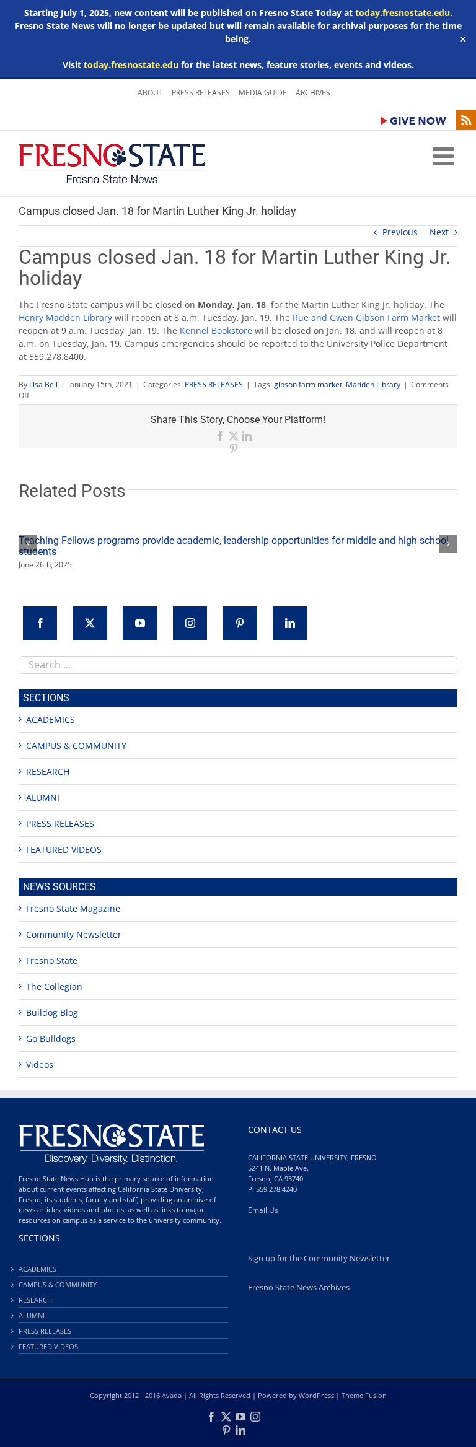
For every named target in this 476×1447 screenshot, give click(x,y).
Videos (39, 1064)
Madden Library (373, 384)
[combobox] (238, 665)
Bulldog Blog (52, 1012)
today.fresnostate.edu (402, 13)
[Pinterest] (240, 623)
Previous (400, 232)
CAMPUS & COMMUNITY (76, 745)
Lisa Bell (43, 384)
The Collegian (54, 986)
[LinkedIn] (290, 623)
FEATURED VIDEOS (64, 849)
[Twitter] (90, 623)
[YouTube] (140, 623)
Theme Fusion (364, 1395)
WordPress (316, 1395)
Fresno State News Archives (299, 1287)
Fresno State (51, 960)
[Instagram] (190, 623)
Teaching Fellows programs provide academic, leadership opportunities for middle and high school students (234, 546)
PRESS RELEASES (214, 384)
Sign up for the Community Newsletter (319, 1258)
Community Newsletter (73, 934)
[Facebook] (40, 623)
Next (439, 232)
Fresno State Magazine (73, 908)
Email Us (263, 1210)
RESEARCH (47, 771)
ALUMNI (43, 797)
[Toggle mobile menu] (445, 156)
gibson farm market (308, 384)
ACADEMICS (50, 719)
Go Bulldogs (51, 1038)
